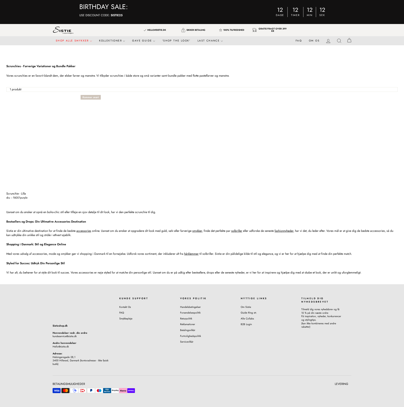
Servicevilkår (186, 341)
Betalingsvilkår (187, 330)
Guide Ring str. (249, 312)
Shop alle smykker (73, 41)
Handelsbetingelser (190, 307)
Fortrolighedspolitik (190, 336)
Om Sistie (246, 307)
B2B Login (246, 324)
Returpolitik (186, 318)
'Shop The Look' (176, 41)
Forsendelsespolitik (190, 312)
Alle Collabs (247, 318)
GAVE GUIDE (142, 41)
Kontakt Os (125, 307)
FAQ (299, 41)
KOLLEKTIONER (111, 41)
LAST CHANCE (209, 41)
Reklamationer (187, 324)
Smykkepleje (125, 318)
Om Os (314, 41)
